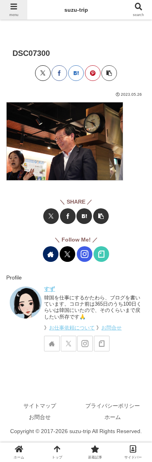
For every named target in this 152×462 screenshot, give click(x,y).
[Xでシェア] (43, 73)
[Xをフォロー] (67, 254)
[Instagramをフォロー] (84, 254)
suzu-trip (76, 10)
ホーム (112, 417)
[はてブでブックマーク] (76, 73)
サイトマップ (39, 406)
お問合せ (111, 328)
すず (49, 289)
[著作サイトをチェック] (50, 254)
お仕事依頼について (72, 328)
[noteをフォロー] (101, 254)
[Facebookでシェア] (59, 73)
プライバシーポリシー (112, 406)
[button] (109, 73)
